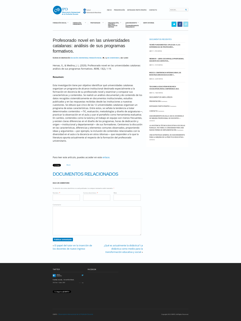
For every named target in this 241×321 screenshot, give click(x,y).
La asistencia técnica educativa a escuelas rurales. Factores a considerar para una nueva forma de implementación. (167, 127)
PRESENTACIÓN (119, 10)
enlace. (106, 157)
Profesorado (94, 23)
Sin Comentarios (113, 58)
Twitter (174, 24)
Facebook (180, 24)
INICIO (109, 10)
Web (115, 193)
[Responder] (79, 282)
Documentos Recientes (160, 39)
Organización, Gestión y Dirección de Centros (112, 25)
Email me (185, 24)
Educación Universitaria (79, 58)
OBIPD (58, 274)
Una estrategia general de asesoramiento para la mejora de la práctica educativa (167, 136)
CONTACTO (153, 10)
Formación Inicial (59, 23)
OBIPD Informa (148, 23)
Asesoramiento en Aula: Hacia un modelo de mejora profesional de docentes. (166, 117)
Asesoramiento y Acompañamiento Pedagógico (131, 25)
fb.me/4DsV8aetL (69, 279)
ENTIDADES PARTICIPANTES (137, 10)
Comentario (57, 205)
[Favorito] (82, 282)
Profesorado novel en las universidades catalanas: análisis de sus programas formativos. (91, 46)
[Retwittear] (81, 282)
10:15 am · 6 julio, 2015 (59, 282)
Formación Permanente (76, 23)
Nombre (56, 193)
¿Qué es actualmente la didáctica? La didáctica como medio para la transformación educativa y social (123, 248)
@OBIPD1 (59, 276)
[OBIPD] (54, 276)
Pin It (68, 165)
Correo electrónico (90, 193)
